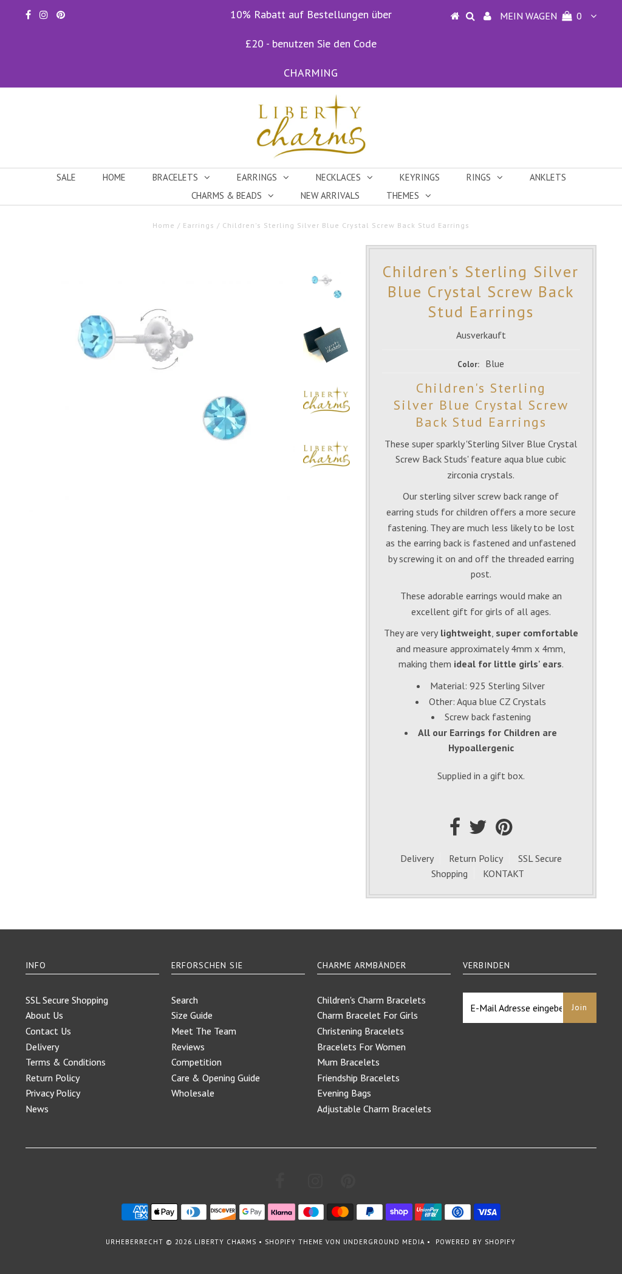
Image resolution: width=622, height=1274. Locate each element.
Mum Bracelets (348, 1062)
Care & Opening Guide (215, 1078)
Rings (478, 177)
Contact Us (48, 1031)
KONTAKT (503, 873)
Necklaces (338, 177)
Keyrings (420, 177)
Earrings (257, 177)
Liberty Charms (225, 1242)
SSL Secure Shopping (67, 1000)
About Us (44, 1015)
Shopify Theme (294, 1242)
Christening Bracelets (360, 1031)
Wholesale (192, 1093)
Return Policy (476, 858)
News (37, 1109)
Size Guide (192, 1015)
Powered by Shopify (476, 1242)
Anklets (548, 177)
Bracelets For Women (361, 1047)
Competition (196, 1062)
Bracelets (175, 177)
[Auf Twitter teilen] (478, 830)
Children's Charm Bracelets (371, 1000)
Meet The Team (203, 1031)
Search (184, 1000)
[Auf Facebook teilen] (454, 830)
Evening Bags (344, 1093)
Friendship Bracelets (358, 1078)
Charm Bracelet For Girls (367, 1015)
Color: (468, 364)
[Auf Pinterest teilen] (504, 830)
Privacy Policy (53, 1093)
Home (114, 177)
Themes (402, 195)
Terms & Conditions (66, 1062)
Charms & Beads (226, 195)
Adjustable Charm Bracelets (374, 1109)
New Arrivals (330, 195)
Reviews (188, 1047)
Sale (66, 177)
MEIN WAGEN (541, 16)
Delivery (417, 858)
